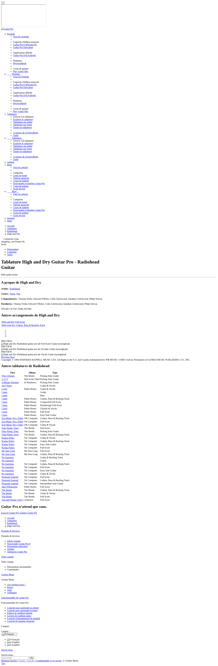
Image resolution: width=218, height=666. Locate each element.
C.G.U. (22, 660)
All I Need (7, 385)
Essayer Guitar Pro (10, 513)
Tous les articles (20, 167)
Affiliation (12, 592)
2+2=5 (5, 379)
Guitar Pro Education (23, 47)
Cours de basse (20, 175)
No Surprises (8, 457)
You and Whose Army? (13, 500)
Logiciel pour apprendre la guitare (23, 608)
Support (11, 218)
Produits (11, 34)
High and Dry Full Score (13, 322)
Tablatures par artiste (22, 122)
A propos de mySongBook (25, 133)
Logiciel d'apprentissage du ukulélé (23, 618)
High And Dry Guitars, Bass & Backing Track (23, 325)
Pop (18, 294)
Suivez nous (7, 650)
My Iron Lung (8, 451)
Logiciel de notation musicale (21, 621)
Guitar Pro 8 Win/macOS (25, 44)
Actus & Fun (19, 189)
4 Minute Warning (10, 382)
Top (3, 663)
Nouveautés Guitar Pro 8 (18, 543)
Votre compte (7, 557)
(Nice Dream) (8, 376)
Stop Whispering (9, 487)
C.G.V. (30, 660)
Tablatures (12, 114)
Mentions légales (9, 660)
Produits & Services (10, 531)
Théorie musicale (21, 178)
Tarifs (15, 135)
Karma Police (8, 438)
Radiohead (15, 288)
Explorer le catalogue (23, 119)
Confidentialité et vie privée (48, 660)
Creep (4, 389)
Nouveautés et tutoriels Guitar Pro (29, 183)
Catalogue (12, 252)
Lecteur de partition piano (19, 616)
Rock (12, 294)
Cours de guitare (20, 186)
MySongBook (19, 63)
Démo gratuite (13, 541)
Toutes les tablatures (22, 127)
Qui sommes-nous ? (16, 584)
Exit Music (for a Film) (12, 418)
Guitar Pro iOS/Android (24, 55)
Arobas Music (7, 574)
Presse (10, 587)
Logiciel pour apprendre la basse (22, 610)
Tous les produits (21, 36)
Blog (9, 165)
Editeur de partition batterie (19, 613)
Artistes (10, 162)
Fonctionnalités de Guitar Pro (15, 597)
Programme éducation (17, 546)
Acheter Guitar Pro (28, 513)
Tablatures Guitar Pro (17, 552)
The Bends (7, 490)
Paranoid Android (10, 477)
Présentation (13, 249)
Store (9, 221)
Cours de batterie (21, 181)
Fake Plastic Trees (10, 428)
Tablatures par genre (22, 125)
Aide (9, 590)
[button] (5, 357)
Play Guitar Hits (20, 71)
